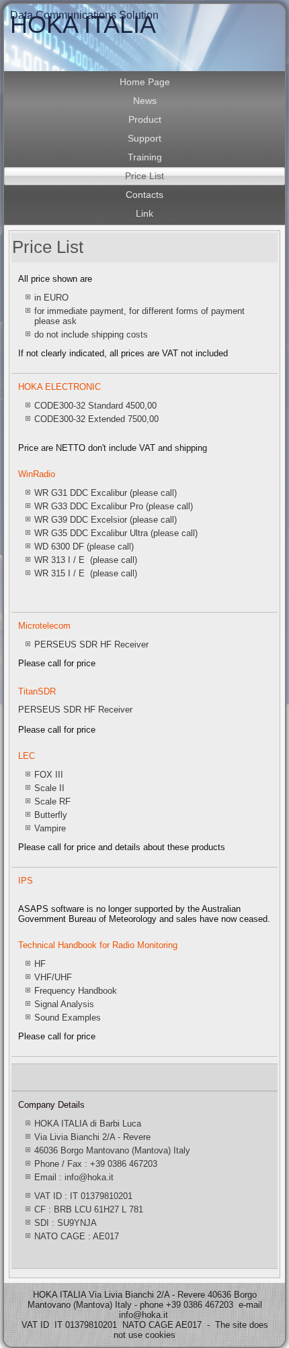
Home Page (145, 81)
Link (144, 213)
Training (145, 157)
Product (144, 119)
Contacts (144, 194)
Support (144, 138)
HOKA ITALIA (83, 24)
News (145, 100)
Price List (144, 175)
